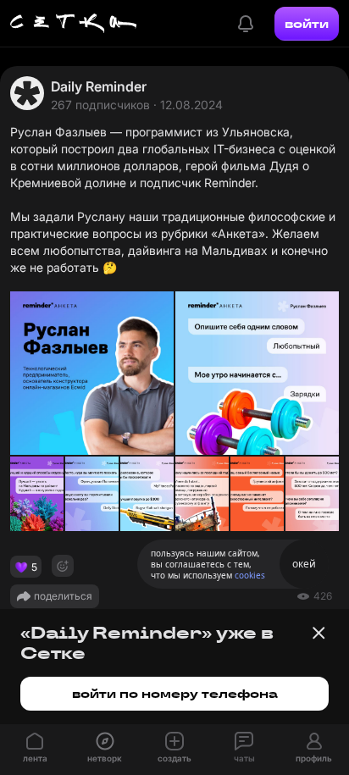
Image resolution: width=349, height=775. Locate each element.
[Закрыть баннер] (318, 633)
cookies (250, 575)
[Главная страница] (73, 24)
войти (307, 23)
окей (304, 563)
